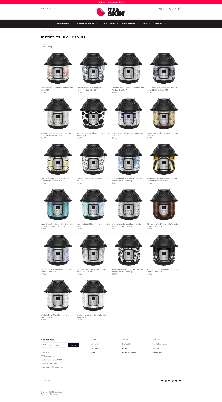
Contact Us (126, 344)
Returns (125, 348)
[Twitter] (161, 380)
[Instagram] (172, 380)
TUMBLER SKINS (108, 23)
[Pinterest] (175, 380)
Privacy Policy (158, 352)
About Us (95, 344)
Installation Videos (160, 344)
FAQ (93, 352)
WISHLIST (159, 23)
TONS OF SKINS (62, 23)
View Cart (156, 339)
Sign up (73, 345)
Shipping (156, 348)
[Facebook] (164, 380)
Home (93, 339)
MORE (145, 23)
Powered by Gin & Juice (49, 394)
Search (125, 339)
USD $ (161, 9)
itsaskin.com (58, 392)
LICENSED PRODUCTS (86, 23)
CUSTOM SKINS (129, 23)
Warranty (95, 348)
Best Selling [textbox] (47, 46)
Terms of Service (129, 352)
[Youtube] (168, 380)
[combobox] (51, 45)
